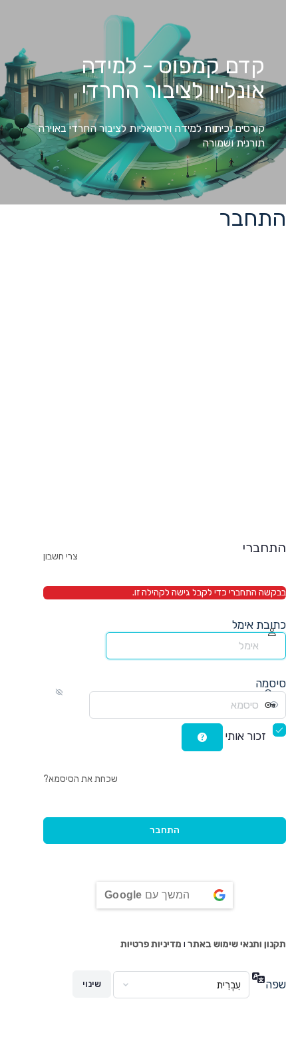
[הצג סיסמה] (78, 704)
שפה (275, 984)
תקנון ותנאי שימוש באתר (237, 944)
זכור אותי (245, 736)
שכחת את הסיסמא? (80, 779)
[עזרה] (202, 737)
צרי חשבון (60, 556)
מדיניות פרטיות (151, 944)
